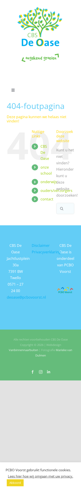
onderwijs (48, 181)
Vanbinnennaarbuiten (23, 350)
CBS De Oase (44, 152)
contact (46, 199)
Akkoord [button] (15, 483)
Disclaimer (41, 245)
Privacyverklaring (46, 252)
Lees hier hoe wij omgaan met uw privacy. (40, 476)
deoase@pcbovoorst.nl (26, 297)
